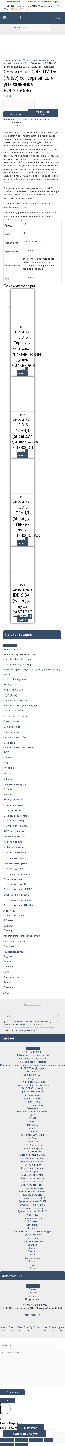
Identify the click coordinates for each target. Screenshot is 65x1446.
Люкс (6, 971)
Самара (4, 1329)
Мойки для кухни (12, 649)
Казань (19, 1329)
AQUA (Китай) (10, 695)
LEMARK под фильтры (14, 836)
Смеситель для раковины (16, 873)
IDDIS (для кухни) (12, 799)
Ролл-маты (9, 946)
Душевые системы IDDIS (16, 884)
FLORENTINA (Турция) (14, 679)
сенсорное (28, 250)
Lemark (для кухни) (13, 805)
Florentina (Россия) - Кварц (17, 659)
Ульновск (53, 1329)
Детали (14, 125)
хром (25, 232)
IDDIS (6, 752)
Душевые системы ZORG (16, 894)
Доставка (32, 1292)
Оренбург (28, 1329)
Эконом (7, 961)
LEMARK (7, 757)
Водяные (8, 956)
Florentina (8, 794)
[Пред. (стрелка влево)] (7, 1444)
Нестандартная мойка (15, 737)
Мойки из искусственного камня (20, 654)
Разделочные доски (14, 940)
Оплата (32, 1289)
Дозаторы (8, 930)
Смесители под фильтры (16, 815)
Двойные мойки (11, 726)
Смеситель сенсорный (15, 863)
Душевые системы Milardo (17, 900)
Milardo (7, 773)
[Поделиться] (21, 1440)
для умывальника (32, 241)
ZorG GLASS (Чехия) (14, 710)
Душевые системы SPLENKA (18, 905)
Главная (7, 59)
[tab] (36, 122)
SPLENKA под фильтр (14, 847)
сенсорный (28, 277)
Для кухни (8, 925)
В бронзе (8, 920)
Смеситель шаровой (14, 858)
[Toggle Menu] (10, 645)
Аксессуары (9, 910)
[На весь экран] (36, 1440)
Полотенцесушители (14, 951)
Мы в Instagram (32, 1314)
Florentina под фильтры (15, 825)
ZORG (6, 762)
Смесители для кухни (14, 784)
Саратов (37, 1329)
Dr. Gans (7, 789)
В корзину (15, 114)
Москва (44, 1329)
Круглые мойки (11, 721)
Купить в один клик (43, 113)
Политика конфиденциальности (19, 1030)
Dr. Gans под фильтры (14, 820)
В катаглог (30, 1428)
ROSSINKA (8, 768)
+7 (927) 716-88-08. (35, 1304)
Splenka (7, 779)
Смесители (9, 742)
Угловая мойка (11, 732)
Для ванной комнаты (14, 915)
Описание (16, 122)
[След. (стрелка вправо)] (21, 1444)
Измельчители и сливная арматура (21, 935)
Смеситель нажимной (14, 852)
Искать (17, 27)
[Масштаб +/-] (51, 1440)
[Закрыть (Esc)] (7, 1440)
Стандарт (8, 966)
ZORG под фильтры (13, 841)
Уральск (61, 1329)
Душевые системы (13, 879)
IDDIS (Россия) (11, 684)
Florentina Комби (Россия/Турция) (21, 705)
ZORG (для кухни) (12, 810)
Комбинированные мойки (16, 700)
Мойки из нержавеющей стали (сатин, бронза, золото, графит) (32, 1065)
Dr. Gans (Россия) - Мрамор (17, 664)
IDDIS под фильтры (13, 831)
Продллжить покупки (24, 1434)
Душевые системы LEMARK (17, 889)
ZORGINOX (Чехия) (13, 689)
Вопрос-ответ (32, 1299)
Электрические (11, 977)
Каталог (18, 59)
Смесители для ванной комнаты (20, 747)
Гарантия (32, 1295)
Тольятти (11, 1329)
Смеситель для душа (14, 868)
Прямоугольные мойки (15, 716)
